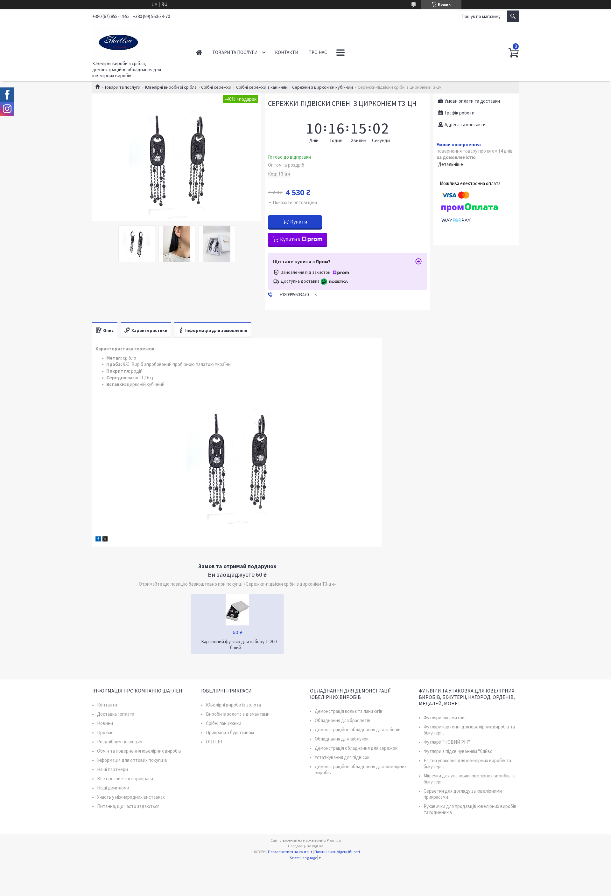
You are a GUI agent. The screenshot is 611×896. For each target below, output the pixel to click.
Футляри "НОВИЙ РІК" (447, 742)
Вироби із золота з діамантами (238, 714)
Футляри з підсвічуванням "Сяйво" (459, 751)
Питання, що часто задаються (128, 806)
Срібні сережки (216, 87)
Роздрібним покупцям (120, 742)
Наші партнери (112, 769)
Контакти (286, 52)
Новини (105, 723)
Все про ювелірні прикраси (125, 778)
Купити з (290, 239)
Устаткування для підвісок (342, 757)
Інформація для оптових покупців (132, 760)
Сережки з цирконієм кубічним (322, 87)
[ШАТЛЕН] (137, 41)
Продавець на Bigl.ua (305, 846)
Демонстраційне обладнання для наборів (358, 730)
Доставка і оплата (115, 714)
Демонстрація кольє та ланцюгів (349, 711)
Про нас (317, 52)
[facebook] (98, 540)
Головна (199, 52)
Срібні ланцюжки (223, 723)
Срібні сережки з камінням (262, 87)
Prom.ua (334, 840)
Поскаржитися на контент (290, 851)
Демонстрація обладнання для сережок (356, 748)
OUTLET (214, 742)
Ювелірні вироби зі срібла (171, 87)
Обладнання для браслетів (342, 720)
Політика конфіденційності (337, 851)
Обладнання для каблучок (342, 739)
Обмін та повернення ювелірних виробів (139, 751)
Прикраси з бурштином (230, 732)
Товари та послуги (234, 52)
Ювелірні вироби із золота (233, 705)
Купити (298, 221)
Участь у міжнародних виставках (131, 797)
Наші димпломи (113, 788)
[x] (105, 540)
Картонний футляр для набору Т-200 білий (239, 644)
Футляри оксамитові (445, 717)
